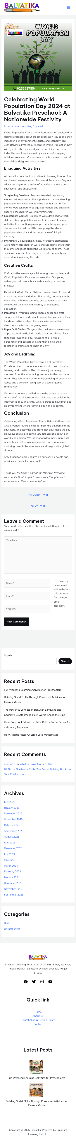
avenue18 (9, 764)
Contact (38, 1024)
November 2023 (13, 889)
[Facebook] (26, 981)
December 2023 (13, 883)
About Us (38, 1016)
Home (38, 1012)
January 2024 (11, 877)
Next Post (38, 506)
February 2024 (12, 871)
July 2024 (9, 854)
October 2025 (12, 825)
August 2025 (11, 836)
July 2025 (9, 842)
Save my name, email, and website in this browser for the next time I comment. (62, 593)
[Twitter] (34, 981)
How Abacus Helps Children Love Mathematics (31, 735)
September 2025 (13, 831)
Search (8, 655)
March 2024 (11, 866)
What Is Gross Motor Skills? (36, 764)
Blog (29, 126)
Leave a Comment (14, 126)
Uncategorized (12, 929)
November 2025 (13, 819)
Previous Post (38, 495)
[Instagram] (42, 981)
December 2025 (13, 813)
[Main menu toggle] (68, 7)
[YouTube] (50, 981)
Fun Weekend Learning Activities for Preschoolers (32, 690)
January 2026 (11, 808)
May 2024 (9, 860)
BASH (7, 769)
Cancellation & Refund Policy (38, 1020)
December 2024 (13, 848)
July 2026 (9, 802)
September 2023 (13, 894)
